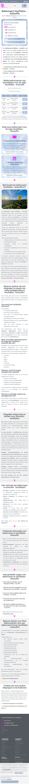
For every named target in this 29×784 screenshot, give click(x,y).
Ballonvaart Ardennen (11, 15)
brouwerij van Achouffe (8, 458)
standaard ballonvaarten (8, 331)
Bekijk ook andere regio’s (14, 88)
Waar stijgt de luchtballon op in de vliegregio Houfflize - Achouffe (13, 582)
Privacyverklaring (7, 769)
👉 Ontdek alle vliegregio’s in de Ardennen (12, 703)
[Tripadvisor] (27, 1)
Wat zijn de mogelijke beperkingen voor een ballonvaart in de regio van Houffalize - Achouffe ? (15, 605)
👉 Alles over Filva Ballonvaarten (9, 678)
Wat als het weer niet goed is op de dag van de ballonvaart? (14, 599)
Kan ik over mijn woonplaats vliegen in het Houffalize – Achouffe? (15, 593)
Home (3, 15)
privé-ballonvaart (14, 400)
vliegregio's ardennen (18, 739)
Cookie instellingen (18, 772)
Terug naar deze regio (14, 91)
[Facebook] (24, 1)
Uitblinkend (9, 779)
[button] (15, 6)
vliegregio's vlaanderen (5, 739)
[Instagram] (26, 1)
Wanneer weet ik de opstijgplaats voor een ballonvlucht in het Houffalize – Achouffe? (15, 588)
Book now (25, 99)
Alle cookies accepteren (9, 781)
